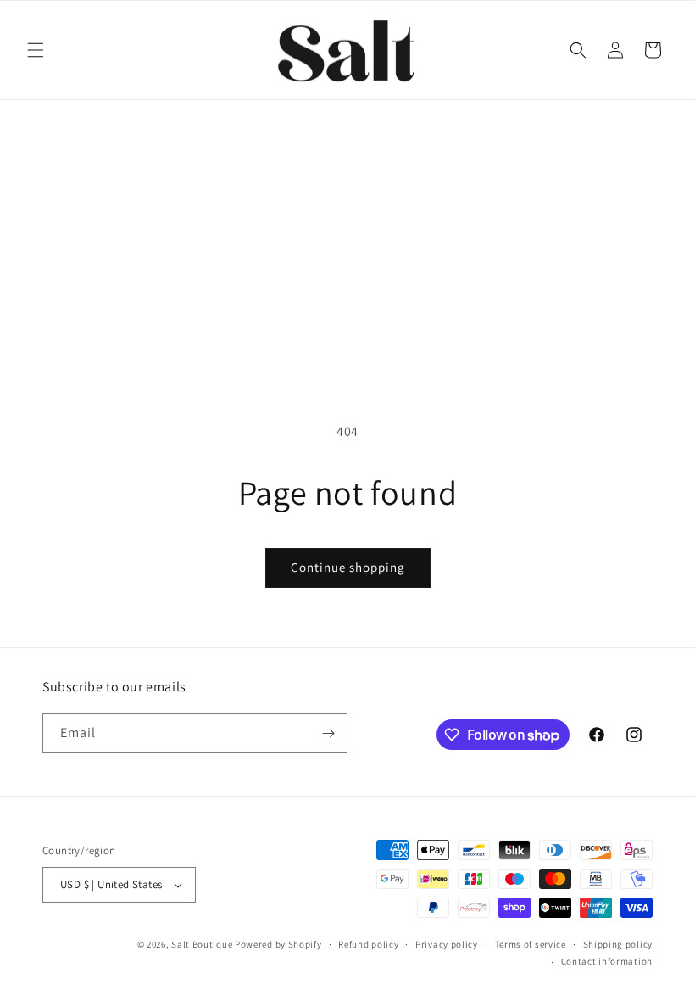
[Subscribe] (328, 733)
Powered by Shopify (278, 944)
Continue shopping (348, 567)
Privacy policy (446, 944)
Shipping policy (618, 944)
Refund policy (368, 944)
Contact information (607, 961)
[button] (35, 50)
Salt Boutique (201, 944)
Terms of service (530, 944)
